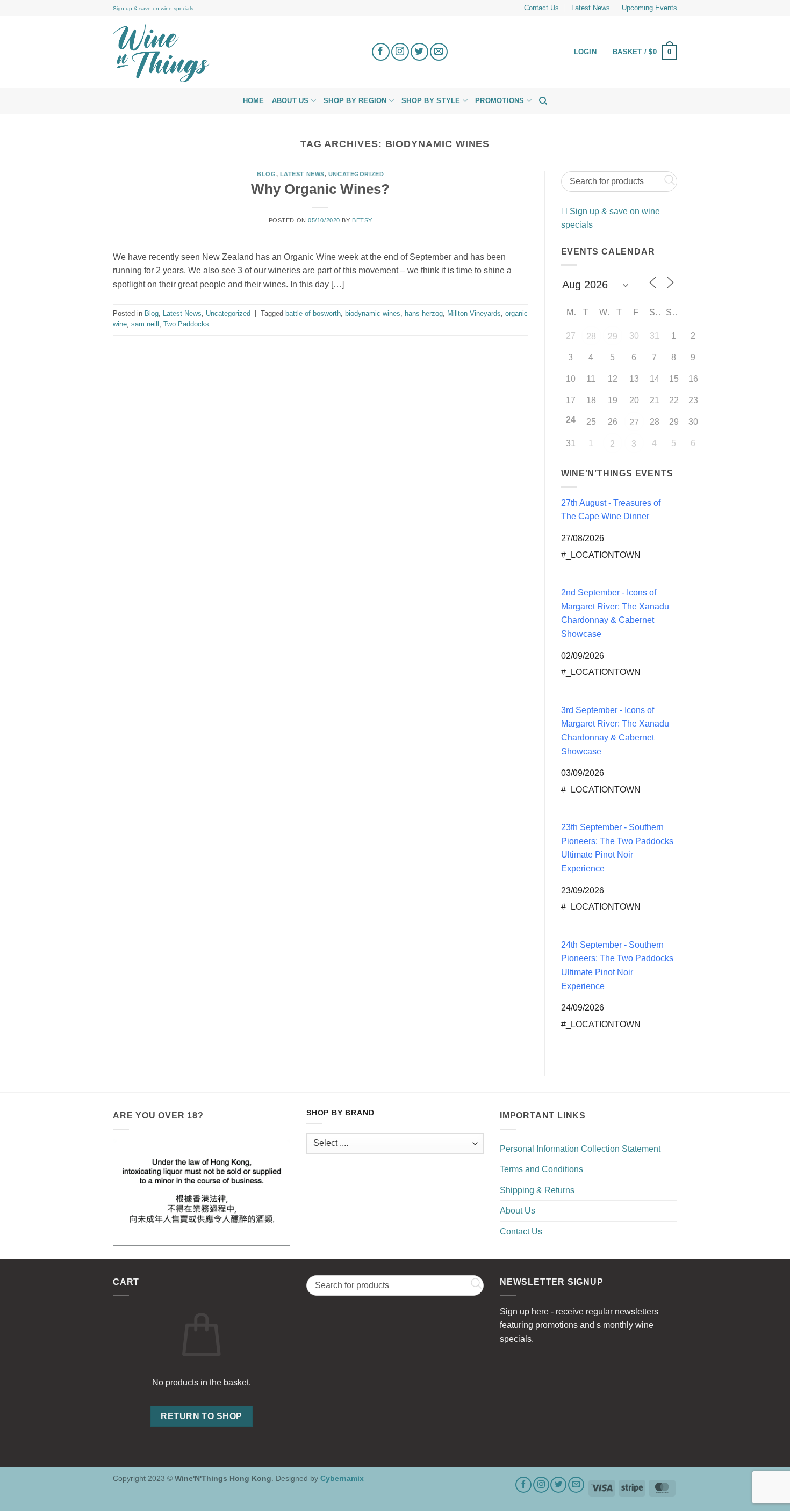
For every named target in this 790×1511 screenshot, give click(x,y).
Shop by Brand (340, 1113)
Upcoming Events (649, 8)
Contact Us (541, 8)
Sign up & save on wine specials (153, 8)
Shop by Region (355, 101)
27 (634, 422)
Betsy (362, 220)
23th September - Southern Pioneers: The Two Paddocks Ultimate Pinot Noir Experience (617, 848)
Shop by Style (430, 101)
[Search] (543, 101)
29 (612, 336)
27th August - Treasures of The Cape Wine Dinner (610, 509)
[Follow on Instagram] (400, 52)
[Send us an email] (439, 52)
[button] (645, 52)
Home (253, 101)
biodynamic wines (372, 313)
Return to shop (201, 1416)
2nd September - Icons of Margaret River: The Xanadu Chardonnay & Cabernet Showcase (615, 613)
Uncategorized (356, 174)
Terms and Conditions (541, 1169)
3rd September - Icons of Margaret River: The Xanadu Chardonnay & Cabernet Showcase (615, 731)
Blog (266, 174)
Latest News (590, 8)
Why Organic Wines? (320, 189)
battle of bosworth (313, 313)
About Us (290, 101)
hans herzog (424, 313)
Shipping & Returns (537, 1190)
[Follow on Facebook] (381, 52)
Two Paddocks (186, 324)
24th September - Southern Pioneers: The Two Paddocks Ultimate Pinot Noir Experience (617, 965)
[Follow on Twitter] (419, 52)
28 (591, 336)
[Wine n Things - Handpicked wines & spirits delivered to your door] (234, 53)
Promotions (500, 101)
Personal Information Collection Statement (580, 1148)
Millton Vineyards (474, 313)
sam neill (145, 324)
